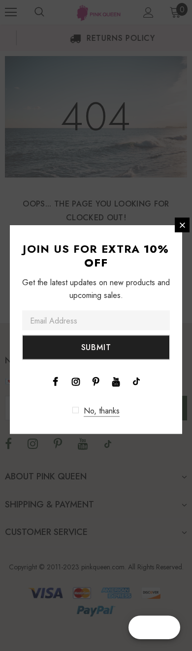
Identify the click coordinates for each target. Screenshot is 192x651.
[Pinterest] (96, 381)
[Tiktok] (136, 381)
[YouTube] (116, 381)
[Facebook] (55, 381)
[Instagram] (75, 381)
